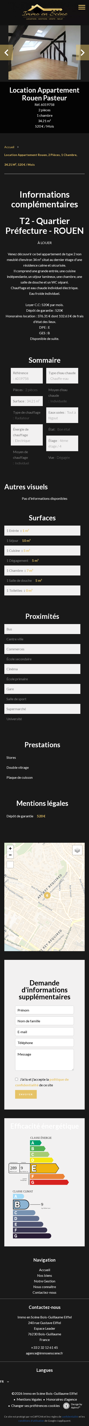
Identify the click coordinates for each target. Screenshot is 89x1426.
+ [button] (10, 848)
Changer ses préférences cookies (35, 1405)
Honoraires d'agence (61, 1399)
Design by (76, 1406)
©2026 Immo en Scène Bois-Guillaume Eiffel (44, 1393)
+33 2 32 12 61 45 (44, 1347)
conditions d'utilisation (31, 1420)
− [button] (10, 855)
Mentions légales (29, 1399)
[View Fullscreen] (10, 864)
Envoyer (26, 1094)
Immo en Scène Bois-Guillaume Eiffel (44, 1317)
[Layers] (77, 850)
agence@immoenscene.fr (44, 1353)
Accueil (9, 147)
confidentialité (70, 1416)
